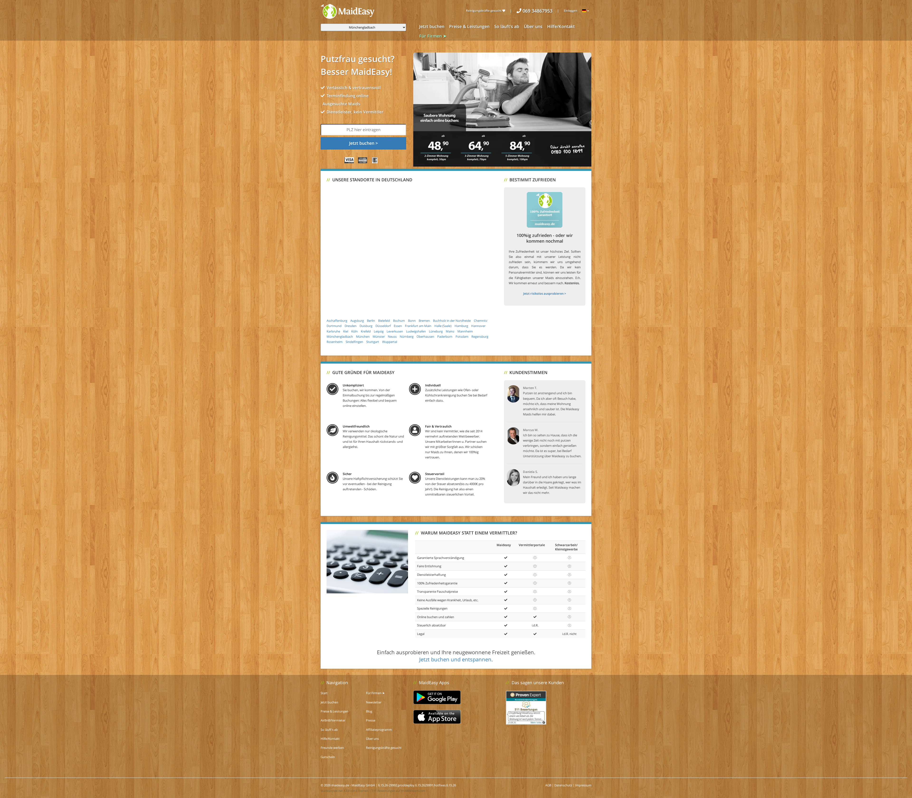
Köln (354, 331)
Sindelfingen (354, 342)
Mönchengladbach (340, 336)
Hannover (478, 326)
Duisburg (366, 326)
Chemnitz (480, 320)
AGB (548, 785)
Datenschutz (563, 785)
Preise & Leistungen (469, 26)
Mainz (450, 331)
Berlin (371, 320)
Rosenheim (334, 342)
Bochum (399, 320)
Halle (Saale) (442, 326)
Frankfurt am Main (418, 326)
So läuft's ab (506, 26)
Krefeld (366, 331)
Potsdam (462, 336)
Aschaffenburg (337, 320)
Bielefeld (384, 320)
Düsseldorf (383, 326)
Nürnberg (406, 336)
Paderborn (444, 336)
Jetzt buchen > (363, 143)
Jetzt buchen (431, 26)
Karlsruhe (333, 331)
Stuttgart (372, 342)
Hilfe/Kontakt (561, 26)
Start (324, 693)
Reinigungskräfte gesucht (484, 11)
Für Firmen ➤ (432, 36)
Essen (398, 326)
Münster (379, 336)
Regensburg (479, 336)
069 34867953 (536, 11)
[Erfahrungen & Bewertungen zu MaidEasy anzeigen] (526, 707)
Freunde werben (332, 747)
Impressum (583, 785)
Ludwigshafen (416, 331)
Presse (370, 720)
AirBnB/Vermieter (333, 720)
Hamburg (461, 326)
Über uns (533, 26)
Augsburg (357, 320)
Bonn (412, 320)
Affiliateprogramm (379, 729)
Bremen (424, 320)
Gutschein (328, 757)
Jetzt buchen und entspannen (455, 659)
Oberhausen (425, 336)
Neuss (392, 336)
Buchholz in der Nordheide (452, 320)
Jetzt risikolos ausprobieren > (544, 293)
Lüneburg (436, 331)
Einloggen (570, 11)
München (363, 336)
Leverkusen (395, 331)
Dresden (350, 326)
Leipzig (379, 331)
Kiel (345, 331)
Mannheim (465, 331)
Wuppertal (389, 342)
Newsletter (373, 702)
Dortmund (334, 326)
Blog (369, 711)
